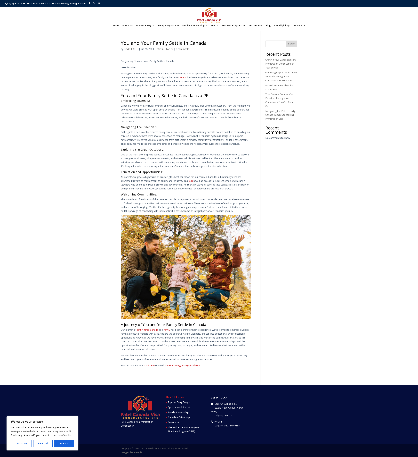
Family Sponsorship (193, 25)
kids (191, 180)
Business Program (232, 25)
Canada (182, 77)
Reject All (43, 443)
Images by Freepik (131, 452)
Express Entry (143, 25)
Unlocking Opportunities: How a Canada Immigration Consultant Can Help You (281, 76)
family (167, 329)
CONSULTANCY (164, 49)
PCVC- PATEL (131, 49)
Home (116, 25)
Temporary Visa (167, 25)
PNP (213, 25)
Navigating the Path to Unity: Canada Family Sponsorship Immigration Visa (280, 115)
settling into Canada (147, 329)
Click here (150, 365)
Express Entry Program (180, 402)
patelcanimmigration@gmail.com (182, 365)
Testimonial (255, 25)
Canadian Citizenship (179, 417)
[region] (42, 433)
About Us (127, 25)
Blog (268, 25)
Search (291, 43)
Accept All (64, 443)
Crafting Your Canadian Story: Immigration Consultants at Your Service (280, 63)
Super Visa (173, 422)
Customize (21, 443)
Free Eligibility (282, 25)
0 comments (182, 49)
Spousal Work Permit (179, 407)
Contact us (299, 25)
